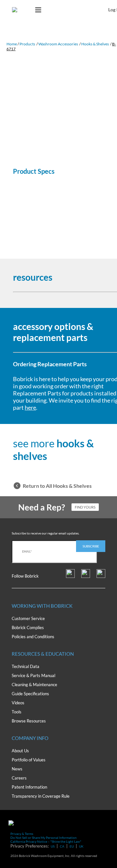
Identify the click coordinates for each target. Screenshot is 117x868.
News (17, 768)
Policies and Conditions (33, 636)
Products (27, 43)
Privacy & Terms (21, 834)
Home (11, 43)
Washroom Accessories (58, 43)
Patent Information (29, 787)
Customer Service (28, 618)
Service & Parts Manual (33, 675)
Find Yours (85, 507)
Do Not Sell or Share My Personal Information (43, 837)
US (53, 846)
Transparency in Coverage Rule (41, 796)
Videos (18, 702)
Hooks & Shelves (95, 43)
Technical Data (25, 666)
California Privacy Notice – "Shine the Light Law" (45, 841)
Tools (16, 711)
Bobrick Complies (28, 627)
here (30, 407)
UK (81, 846)
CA (62, 846)
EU (72, 846)
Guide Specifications (30, 693)
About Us (20, 750)
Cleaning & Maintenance (34, 684)
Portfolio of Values (29, 759)
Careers (19, 777)
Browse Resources (29, 720)
